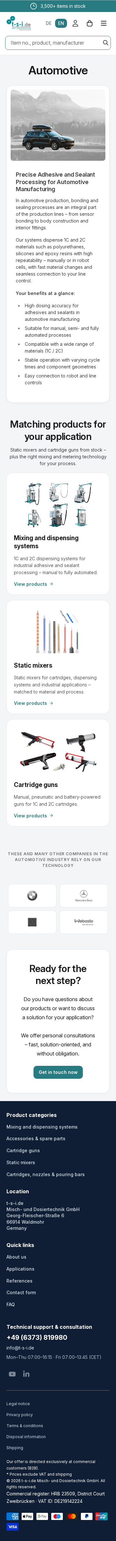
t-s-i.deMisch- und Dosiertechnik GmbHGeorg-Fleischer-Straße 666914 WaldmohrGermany (43, 1215)
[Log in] (75, 23)
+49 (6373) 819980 (36, 1337)
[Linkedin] (26, 1374)
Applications (20, 1269)
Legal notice (18, 1403)
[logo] (18, 23)
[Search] (106, 43)
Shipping (14, 1447)
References (19, 1281)
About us (16, 1257)
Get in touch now (58, 1072)
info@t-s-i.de (20, 1347)
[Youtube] (12, 1374)
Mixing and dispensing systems (42, 1127)
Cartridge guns (23, 1150)
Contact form (21, 1292)
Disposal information (26, 1436)
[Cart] (89, 23)
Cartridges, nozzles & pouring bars (45, 1174)
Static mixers (20, 1162)
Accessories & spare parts (35, 1138)
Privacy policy (19, 1414)
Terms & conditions (24, 1425)
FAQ (10, 1304)
